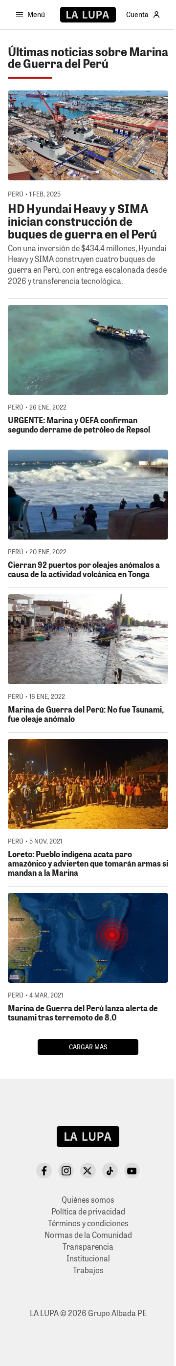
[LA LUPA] (87, 14)
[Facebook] (44, 1170)
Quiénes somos (88, 1199)
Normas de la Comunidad (88, 1235)
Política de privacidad (88, 1211)
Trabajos (88, 1270)
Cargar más (88, 1046)
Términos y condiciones (88, 1223)
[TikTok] (110, 1170)
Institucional (88, 1258)
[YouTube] (132, 1170)
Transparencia (88, 1246)
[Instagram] (66, 1170)
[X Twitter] (88, 1170)
